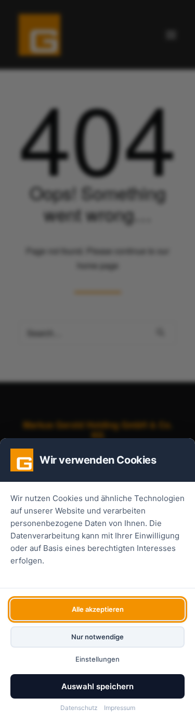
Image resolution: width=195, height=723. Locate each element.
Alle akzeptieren (98, 609)
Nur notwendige (97, 637)
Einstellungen (97, 659)
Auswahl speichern (97, 686)
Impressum (119, 708)
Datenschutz (79, 708)
